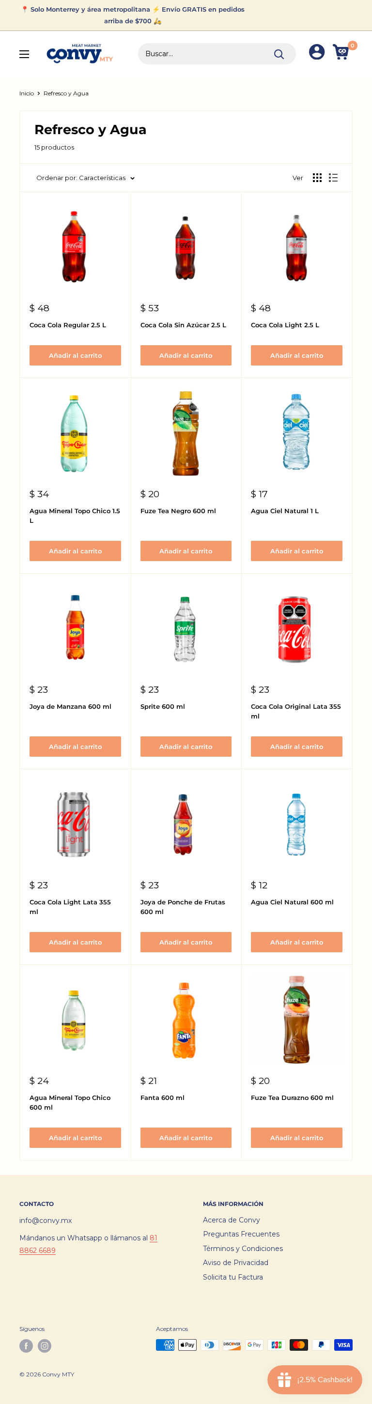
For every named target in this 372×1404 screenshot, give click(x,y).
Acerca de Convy (231, 1220)
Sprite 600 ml (162, 706)
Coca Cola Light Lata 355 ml (70, 907)
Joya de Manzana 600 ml (70, 706)
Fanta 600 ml (162, 1097)
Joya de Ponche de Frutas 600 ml (182, 907)
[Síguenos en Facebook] (26, 1346)
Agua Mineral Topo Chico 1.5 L (75, 515)
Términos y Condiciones (243, 1248)
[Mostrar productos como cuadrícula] (317, 177)
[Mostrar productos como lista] (333, 177)
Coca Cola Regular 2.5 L (68, 325)
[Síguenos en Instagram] (44, 1346)
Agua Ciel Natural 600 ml (292, 902)
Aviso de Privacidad (235, 1262)
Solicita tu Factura (233, 1277)
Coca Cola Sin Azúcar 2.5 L (183, 325)
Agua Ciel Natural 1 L (285, 511)
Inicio (26, 93)
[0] (342, 54)
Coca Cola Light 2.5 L (285, 325)
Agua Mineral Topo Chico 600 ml (70, 1102)
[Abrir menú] (24, 54)
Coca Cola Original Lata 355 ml (296, 711)
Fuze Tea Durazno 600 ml (292, 1097)
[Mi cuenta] (317, 54)
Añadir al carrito (75, 355)
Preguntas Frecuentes (241, 1234)
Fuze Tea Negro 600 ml (178, 511)
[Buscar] (279, 53)
